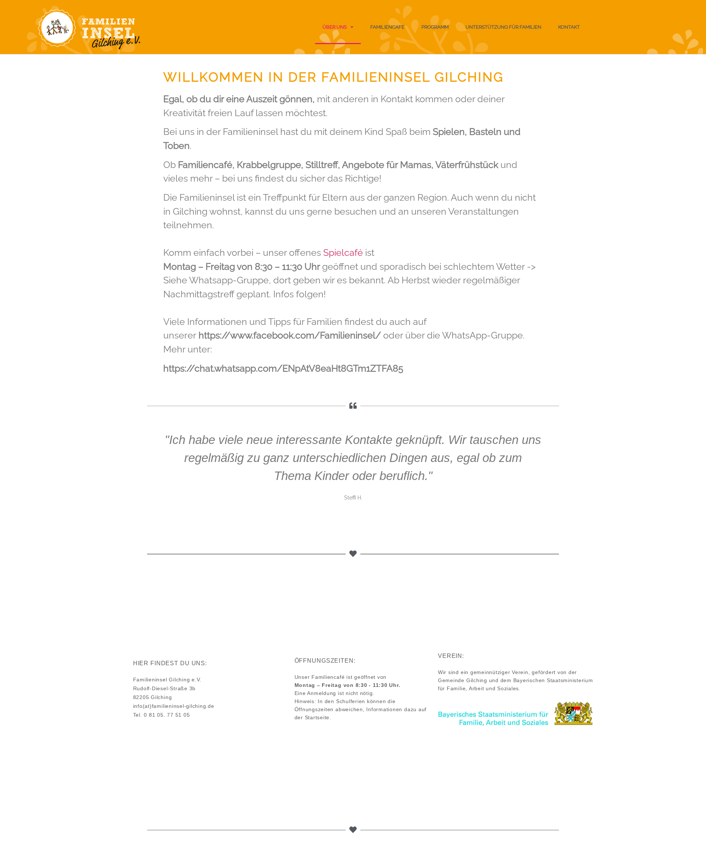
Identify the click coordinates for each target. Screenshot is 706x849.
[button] (154, 475)
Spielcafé (343, 252)
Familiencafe (387, 27)
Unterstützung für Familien (503, 27)
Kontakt (569, 27)
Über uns (334, 27)
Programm (435, 27)
